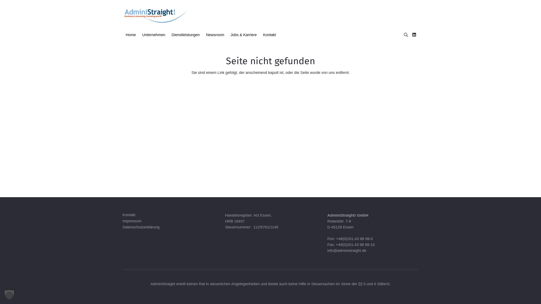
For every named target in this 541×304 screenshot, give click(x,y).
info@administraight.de (346, 250)
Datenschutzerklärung (141, 227)
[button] (167, 34)
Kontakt (129, 215)
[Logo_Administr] (156, 15)
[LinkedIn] (414, 35)
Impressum (132, 221)
